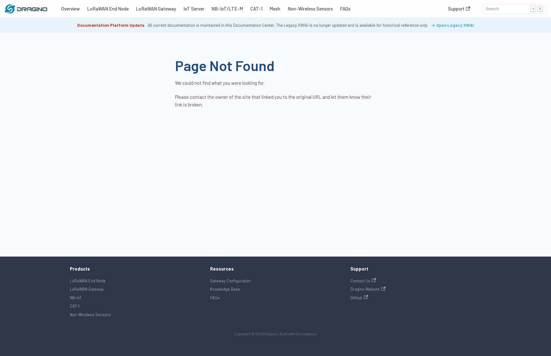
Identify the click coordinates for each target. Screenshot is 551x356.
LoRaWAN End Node (108, 8)
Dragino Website (365, 289)
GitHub (356, 297)
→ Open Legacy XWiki (452, 25)
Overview (70, 8)
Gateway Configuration (230, 280)
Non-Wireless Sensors (310, 8)
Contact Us (360, 280)
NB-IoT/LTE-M (227, 8)
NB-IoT (76, 297)
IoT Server (193, 8)
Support (456, 8)
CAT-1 (256, 8)
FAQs (345, 8)
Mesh (274, 8)
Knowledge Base (225, 289)
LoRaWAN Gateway (156, 8)
